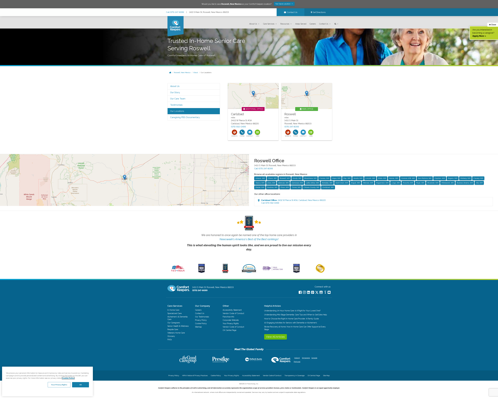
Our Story (175, 92)
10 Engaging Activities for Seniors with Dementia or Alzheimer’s (290, 323)
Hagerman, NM (382, 183)
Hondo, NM (358, 178)
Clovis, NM (272, 178)
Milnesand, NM (447, 183)
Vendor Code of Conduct (233, 313)
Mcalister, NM (432, 183)
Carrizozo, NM (297, 183)
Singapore (305, 358)
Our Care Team (177, 98)
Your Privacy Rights (231, 323)
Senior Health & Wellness (178, 326)
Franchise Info (228, 317)
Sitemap (198, 327)
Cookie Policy (201, 323)
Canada (314, 358)
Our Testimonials (202, 317)
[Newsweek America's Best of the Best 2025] (225, 272)
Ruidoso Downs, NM (465, 183)
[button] (254, 24)
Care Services (268, 24)
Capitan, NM (440, 178)
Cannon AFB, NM (408, 178)
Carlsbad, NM (328, 187)
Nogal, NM (355, 183)
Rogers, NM (452, 178)
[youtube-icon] (321, 292)
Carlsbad (237, 114)
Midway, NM (465, 178)
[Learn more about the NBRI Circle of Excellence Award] (320, 272)
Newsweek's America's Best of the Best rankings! (249, 239)
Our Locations (206, 72)
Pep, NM (346, 178)
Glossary (171, 336)
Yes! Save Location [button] (283, 4)
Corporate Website (231, 320)
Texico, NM (259, 183)
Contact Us (323, 24)
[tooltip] (234, 132)
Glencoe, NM (283, 183)
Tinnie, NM (296, 187)
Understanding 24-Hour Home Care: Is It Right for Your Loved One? (292, 311)
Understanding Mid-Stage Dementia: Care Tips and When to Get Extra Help (295, 315)
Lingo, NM (396, 183)
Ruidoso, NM (272, 187)
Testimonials (176, 105)
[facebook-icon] (300, 292)
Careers (312, 24)
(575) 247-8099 (291, 126)
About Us (253, 24)
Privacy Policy (201, 320)
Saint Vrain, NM (342, 183)
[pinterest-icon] (312, 292)
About (195, 72)
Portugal (297, 362)
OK (80, 385)
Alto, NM (479, 183)
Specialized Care (174, 313)
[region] (47, 381)
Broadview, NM (310, 178)
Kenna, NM (393, 178)
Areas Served (300, 24)
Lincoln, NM (370, 178)
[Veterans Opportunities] (178, 272)
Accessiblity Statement (232, 310)
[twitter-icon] (316, 293)
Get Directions (319, 12)
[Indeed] (325, 293)
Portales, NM (327, 183)
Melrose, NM (368, 183)
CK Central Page (229, 330)
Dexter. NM (259, 187)
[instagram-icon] (304, 292)
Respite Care (172, 329)
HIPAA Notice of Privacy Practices (195, 375)
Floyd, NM (420, 183)
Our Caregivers (173, 323)
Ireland (297, 358)
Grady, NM (297, 178)
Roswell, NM (285, 178)
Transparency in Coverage (295, 375)
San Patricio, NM (424, 178)
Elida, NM (382, 178)
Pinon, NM (285, 187)
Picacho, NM (408, 183)
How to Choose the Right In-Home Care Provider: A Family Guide (291, 319)
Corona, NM (324, 178)
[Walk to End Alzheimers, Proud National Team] (272, 270)
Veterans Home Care (176, 333)
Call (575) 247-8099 (175, 12)
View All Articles (275, 336)
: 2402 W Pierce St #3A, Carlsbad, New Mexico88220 (293, 201)
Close (493, 25)
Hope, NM (336, 178)
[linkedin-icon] (308, 292)
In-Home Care (173, 310)
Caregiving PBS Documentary (185, 117)
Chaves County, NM (311, 187)
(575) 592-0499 (238, 126)
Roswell (290, 114)
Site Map (326, 375)
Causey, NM (478, 178)
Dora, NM (271, 183)
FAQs (169, 340)
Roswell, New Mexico (182, 72)
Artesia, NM (260, 178)
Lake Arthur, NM (312, 183)
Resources (284, 24)
